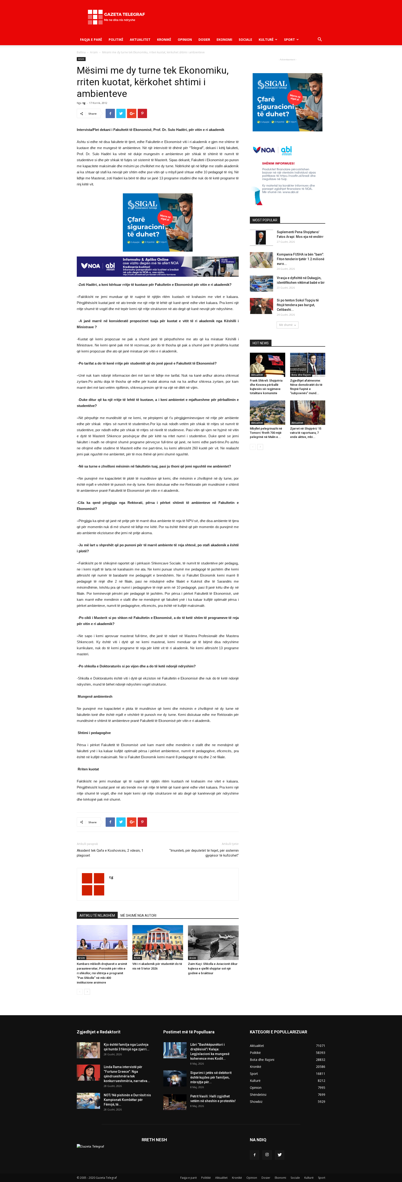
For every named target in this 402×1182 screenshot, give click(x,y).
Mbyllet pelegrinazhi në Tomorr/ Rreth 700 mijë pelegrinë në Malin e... (266, 433)
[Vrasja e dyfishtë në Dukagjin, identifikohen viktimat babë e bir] (261, 284)
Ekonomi (224, 39)
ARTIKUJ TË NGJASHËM (97, 915)
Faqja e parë (91, 39)
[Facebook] (254, 1155)
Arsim (94, 52)
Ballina (81, 52)
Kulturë (266, 39)
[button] (319, 40)
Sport (289, 39)
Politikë (116, 39)
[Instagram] (267, 1155)
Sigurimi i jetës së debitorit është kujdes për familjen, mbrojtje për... (210, 1077)
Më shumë (286, 325)
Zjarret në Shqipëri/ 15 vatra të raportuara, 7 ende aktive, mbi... (305, 433)
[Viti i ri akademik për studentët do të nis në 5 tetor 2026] (157, 942)
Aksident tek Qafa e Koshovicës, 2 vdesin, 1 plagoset (110, 852)
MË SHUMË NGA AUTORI (138, 915)
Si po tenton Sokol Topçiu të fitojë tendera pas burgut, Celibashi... (298, 304)
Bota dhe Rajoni (301, 374)
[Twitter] (279, 1155)
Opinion (185, 39)
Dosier (204, 39)
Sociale (245, 39)
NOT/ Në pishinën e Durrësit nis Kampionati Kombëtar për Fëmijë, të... (127, 1099)
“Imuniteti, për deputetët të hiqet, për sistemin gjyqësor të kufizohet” (204, 852)
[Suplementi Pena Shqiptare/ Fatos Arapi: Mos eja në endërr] (261, 238)
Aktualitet (140, 39)
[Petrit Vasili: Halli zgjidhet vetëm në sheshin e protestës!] (175, 1102)
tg (84, 103)
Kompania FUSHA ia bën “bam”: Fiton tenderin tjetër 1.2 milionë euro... (300, 259)
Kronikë (164, 39)
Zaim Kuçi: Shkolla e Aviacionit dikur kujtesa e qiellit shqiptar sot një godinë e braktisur (213, 968)
